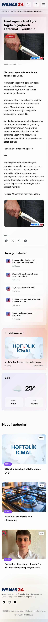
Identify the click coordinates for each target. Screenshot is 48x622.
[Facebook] (4, 602)
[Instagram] (9, 602)
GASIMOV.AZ (28, 615)
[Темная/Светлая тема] (28, 4)
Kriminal (13, 11)
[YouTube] (15, 602)
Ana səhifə (5, 11)
